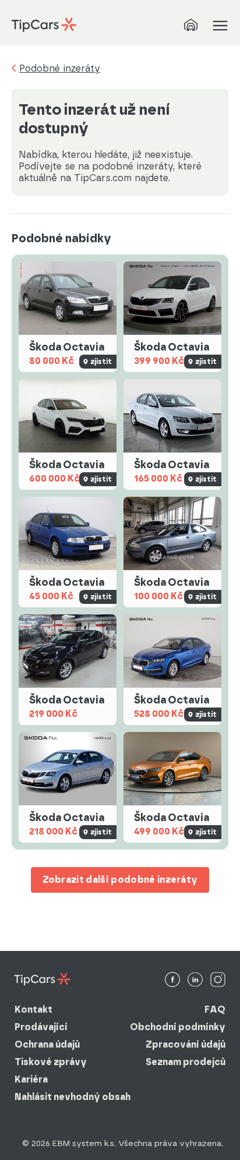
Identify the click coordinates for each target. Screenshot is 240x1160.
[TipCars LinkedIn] (195, 980)
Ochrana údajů (47, 1044)
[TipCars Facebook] (172, 980)
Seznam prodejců (185, 1061)
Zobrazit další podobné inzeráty (120, 879)
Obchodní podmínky (177, 1026)
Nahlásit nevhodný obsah (72, 1096)
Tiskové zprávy (51, 1061)
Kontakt (33, 1009)
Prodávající (41, 1026)
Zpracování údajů (185, 1044)
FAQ (214, 1009)
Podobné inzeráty (59, 68)
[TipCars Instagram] (217, 980)
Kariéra (31, 1079)
